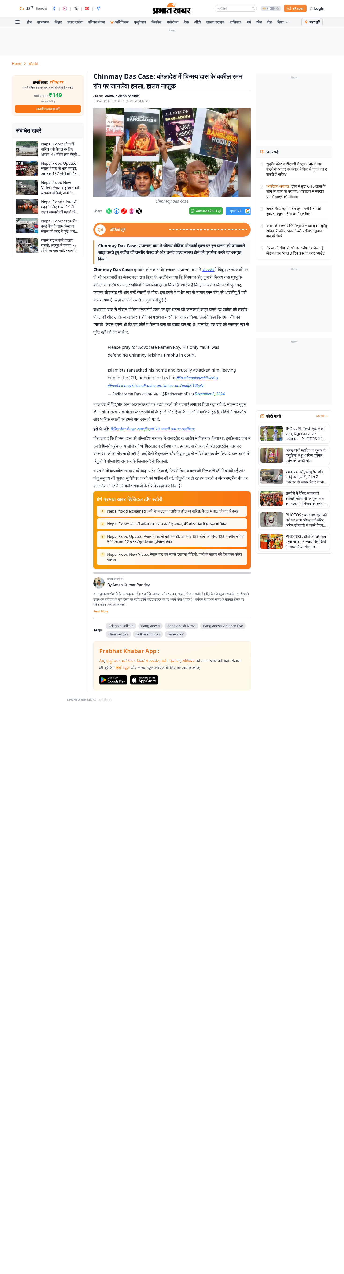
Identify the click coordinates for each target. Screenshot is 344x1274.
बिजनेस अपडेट (148, 661)
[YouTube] (87, 8)
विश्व (280, 22)
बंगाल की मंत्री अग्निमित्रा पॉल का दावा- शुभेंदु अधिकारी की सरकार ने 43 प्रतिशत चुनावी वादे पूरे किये (296, 231)
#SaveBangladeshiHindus (197, 377)
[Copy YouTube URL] (124, 211)
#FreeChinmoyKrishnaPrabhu (132, 385)
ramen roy (176, 634)
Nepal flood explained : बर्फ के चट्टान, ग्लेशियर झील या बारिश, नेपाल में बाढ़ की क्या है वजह (172, 511)
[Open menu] (17, 22)
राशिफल (235, 22)
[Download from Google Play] (113, 680)
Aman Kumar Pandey (131, 584)
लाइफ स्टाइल (215, 22)
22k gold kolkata (121, 626)
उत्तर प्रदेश (74, 22)
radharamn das (148, 634)
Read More (100, 611)
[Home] (172, 8)
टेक (186, 22)
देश (269, 22)
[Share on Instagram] (131, 211)
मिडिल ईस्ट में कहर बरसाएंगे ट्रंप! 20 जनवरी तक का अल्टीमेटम (152, 429)
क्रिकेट (174, 661)
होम (29, 22)
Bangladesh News (181, 626)
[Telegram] (98, 8)
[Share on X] (139, 211)
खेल (259, 22)
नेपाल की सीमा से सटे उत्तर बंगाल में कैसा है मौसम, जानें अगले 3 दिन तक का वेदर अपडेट (295, 250)
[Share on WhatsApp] (109, 211)
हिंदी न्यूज (123, 667)
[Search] (253, 8)
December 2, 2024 (210, 393)
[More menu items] (288, 22)
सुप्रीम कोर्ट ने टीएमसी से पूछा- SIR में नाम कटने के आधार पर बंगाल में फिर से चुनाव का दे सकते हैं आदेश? (296, 169)
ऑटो (197, 22)
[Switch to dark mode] (271, 8)
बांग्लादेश (208, 269)
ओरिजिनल (122, 22)
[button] (172, 152)
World (33, 63)
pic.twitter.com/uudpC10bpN (180, 385)
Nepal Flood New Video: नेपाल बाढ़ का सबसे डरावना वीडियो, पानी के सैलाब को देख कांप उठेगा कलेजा (174, 557)
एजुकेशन (140, 22)
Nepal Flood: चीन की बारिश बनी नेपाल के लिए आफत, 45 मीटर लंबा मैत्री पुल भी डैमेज (167, 523)
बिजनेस (156, 22)
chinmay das (118, 634)
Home (16, 63)
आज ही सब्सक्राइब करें (47, 109)
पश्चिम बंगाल (96, 22)
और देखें (320, 416)
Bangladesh (150, 626)
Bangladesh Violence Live (223, 626)
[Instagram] (65, 8)
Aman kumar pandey (122, 96)
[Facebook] (54, 8)
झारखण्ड (43, 22)
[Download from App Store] (144, 680)
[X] (76, 8)
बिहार (58, 22)
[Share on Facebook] (116, 211)
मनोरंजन (172, 22)
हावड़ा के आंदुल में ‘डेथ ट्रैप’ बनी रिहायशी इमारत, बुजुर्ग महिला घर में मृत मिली (293, 211)
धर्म (249, 22)
